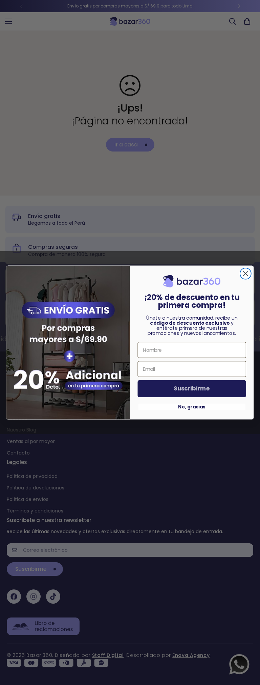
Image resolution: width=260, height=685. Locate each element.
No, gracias (191, 407)
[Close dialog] (245, 273)
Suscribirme (192, 388)
